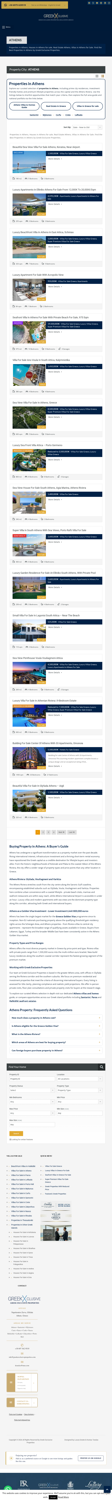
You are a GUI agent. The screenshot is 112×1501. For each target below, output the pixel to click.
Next (60, 832)
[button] (7, 27)
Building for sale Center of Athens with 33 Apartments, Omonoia (48, 743)
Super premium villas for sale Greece (56, 1180)
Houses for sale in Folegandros (20, 1262)
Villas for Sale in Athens (21, 1171)
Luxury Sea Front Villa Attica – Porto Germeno (37, 445)
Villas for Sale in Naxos (21, 1211)
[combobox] (87, 127)
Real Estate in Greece (56, 106)
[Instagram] (109, 3)
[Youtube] (97, 3)
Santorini (34, 115)
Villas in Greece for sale (88, 106)
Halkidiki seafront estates (22, 1001)
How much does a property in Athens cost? (34, 1017)
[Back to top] (107, 1489)
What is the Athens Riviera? (26, 1034)
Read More (63, 1497)
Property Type (63, 1086)
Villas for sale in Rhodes (21, 1216)
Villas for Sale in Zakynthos (22, 1207)
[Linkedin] (105, 3)
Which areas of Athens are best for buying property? (39, 1042)
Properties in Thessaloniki (22, 1220)
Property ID (14, 1074)
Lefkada (78, 115)
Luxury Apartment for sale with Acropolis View (38, 274)
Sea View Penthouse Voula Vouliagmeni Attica (38, 658)
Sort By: (67, 127)
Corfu (58, 115)
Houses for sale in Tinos (23, 1257)
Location (60, 1074)
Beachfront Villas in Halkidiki (23, 1166)
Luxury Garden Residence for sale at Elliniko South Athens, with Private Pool (54, 572)
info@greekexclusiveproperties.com (22, 1357)
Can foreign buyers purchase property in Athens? (37, 1050)
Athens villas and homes (86, 993)
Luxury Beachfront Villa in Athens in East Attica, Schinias (43, 232)
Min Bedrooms (15, 1097)
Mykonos (47, 115)
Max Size (15, 1120)
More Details (54, 158)
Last (70, 832)
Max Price (13, 1109)
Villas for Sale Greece (53, 1166)
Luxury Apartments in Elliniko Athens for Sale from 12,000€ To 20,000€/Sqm (54, 189)
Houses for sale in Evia (22, 1277)
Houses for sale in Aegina (23, 1273)
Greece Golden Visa (66, 916)
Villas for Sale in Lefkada (21, 1180)
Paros (94, 997)
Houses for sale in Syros (23, 1253)
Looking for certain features (22, 1139)
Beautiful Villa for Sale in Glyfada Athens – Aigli (38, 785)
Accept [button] (53, 1497)
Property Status (16, 1086)
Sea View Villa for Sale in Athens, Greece (35, 402)
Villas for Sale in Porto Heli (22, 1184)
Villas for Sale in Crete (20, 1202)
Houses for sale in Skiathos (24, 1248)
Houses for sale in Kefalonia (24, 1232)
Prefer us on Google (90, 1458)
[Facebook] (89, 3)
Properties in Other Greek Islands (22, 1226)
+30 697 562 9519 (22, 1348)
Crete (67, 115)
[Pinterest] (101, 3)
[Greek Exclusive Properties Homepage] (56, 16)
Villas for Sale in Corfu (20, 1193)
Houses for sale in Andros (23, 1269)
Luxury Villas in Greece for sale (57, 1171)
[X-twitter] (93, 3)
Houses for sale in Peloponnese (20, 1242)
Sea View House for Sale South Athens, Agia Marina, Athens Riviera (49, 487)
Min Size (63, 1109)
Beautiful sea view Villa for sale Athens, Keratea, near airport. (46, 147)
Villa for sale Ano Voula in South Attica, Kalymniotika (41, 360)
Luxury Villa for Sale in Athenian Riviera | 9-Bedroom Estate (44, 700)
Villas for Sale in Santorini (22, 1198)
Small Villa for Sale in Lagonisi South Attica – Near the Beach (46, 615)
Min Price (61, 1097)
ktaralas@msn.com (22, 1365)
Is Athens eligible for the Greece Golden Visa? (35, 1026)
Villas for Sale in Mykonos (22, 1189)
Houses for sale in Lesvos (23, 1237)
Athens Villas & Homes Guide (24, 106)
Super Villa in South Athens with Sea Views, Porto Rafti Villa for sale (49, 530)
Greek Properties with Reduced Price (57, 1187)
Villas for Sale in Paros (20, 1175)
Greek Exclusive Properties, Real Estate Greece (56, 20)
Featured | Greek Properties (55, 1194)
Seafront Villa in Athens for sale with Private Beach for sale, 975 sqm (51, 317)
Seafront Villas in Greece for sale (58, 1175)
